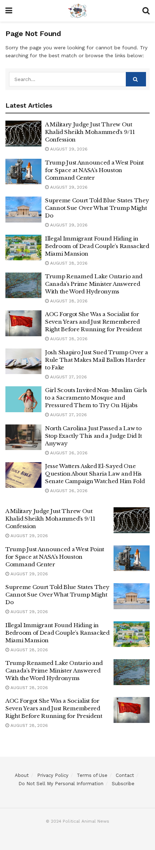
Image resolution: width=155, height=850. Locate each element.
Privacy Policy (52, 775)
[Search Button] (136, 79)
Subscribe (123, 783)
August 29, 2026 (68, 149)
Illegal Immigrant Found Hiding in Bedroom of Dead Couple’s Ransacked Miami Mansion (97, 246)
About (22, 775)
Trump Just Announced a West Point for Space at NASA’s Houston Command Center (94, 170)
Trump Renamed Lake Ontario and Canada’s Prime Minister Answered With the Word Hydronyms (93, 284)
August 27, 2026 (68, 376)
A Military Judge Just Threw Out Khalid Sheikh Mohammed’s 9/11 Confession (89, 132)
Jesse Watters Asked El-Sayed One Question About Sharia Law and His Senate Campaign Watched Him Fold (95, 474)
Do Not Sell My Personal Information (60, 783)
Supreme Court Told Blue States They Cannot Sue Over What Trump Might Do (97, 208)
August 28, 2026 (68, 263)
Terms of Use (92, 775)
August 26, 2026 (68, 452)
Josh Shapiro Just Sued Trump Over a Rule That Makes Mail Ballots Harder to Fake (96, 360)
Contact (125, 775)
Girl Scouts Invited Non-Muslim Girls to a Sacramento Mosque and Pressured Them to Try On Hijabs (96, 398)
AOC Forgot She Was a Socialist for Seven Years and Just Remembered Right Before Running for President (93, 322)
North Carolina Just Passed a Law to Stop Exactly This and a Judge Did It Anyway (93, 436)
